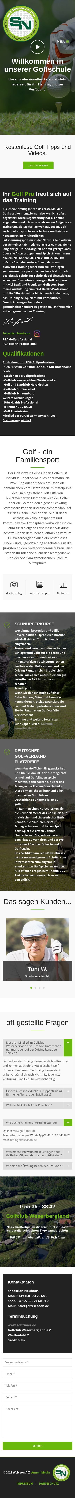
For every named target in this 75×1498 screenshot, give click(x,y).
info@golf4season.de (23, 1140)
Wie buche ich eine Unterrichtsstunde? (31, 1123)
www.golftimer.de (24, 1131)
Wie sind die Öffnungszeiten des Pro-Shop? (34, 1166)
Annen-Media (40, 1472)
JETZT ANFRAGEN (38, 165)
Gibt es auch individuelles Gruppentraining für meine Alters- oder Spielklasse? (34, 1092)
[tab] (14, 587)
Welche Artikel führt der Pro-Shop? (29, 1105)
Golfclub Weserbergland (37, 1215)
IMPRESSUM (25, 1483)
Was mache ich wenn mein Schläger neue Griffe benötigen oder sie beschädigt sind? (34, 1153)
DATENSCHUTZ (49, 1483)
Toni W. (37, 969)
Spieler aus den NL (37, 976)
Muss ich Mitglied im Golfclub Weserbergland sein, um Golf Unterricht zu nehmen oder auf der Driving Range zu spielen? (34, 1048)
